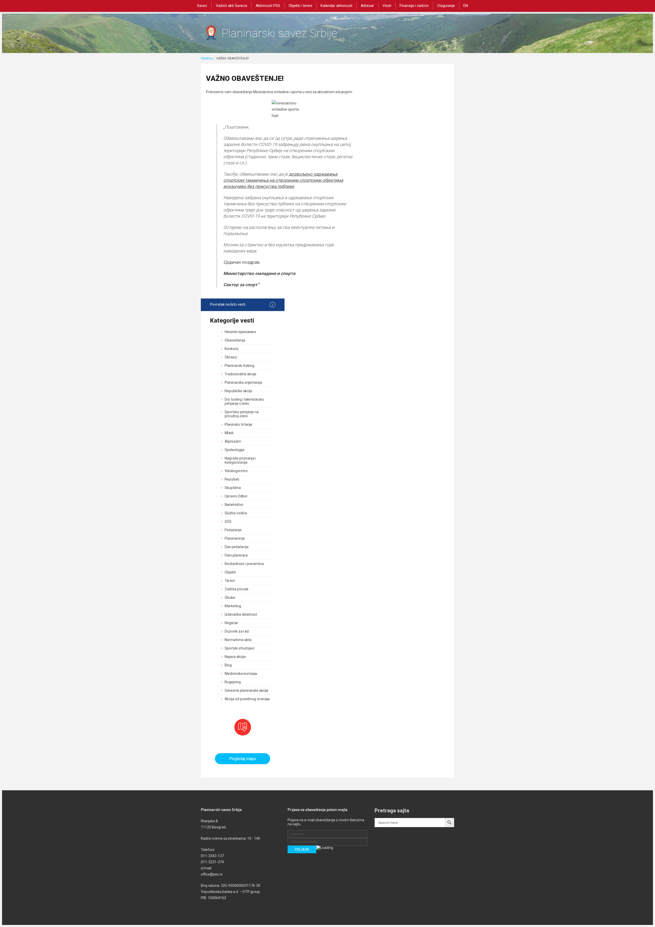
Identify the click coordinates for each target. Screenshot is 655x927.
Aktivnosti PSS (268, 5)
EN (465, 5)
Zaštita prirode (236, 589)
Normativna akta (238, 640)
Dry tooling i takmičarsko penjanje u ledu (244, 401)
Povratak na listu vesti (227, 304)
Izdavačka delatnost (241, 614)
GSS (228, 521)
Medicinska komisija (241, 674)
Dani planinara (236, 555)
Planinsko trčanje (238, 424)
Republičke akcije (238, 391)
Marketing (233, 606)
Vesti (387, 5)
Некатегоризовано (240, 332)
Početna (206, 58)
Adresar (367, 5)
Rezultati (232, 479)
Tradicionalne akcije (240, 374)
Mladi (229, 433)
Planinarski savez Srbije (279, 33)
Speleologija (234, 450)
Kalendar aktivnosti (336, 5)
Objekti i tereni (300, 5)
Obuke (230, 597)
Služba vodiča (236, 513)
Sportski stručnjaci (239, 648)
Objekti (230, 572)
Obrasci (231, 357)
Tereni (230, 581)
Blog (228, 665)
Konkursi (231, 349)
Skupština (233, 488)
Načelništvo (234, 505)
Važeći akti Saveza (231, 5)
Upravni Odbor (236, 496)
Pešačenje (233, 530)
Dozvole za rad (237, 631)
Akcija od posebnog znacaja (247, 699)
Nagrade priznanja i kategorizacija (240, 460)
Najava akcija (235, 657)
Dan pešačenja (236, 547)
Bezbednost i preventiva (244, 564)
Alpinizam (233, 441)
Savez (202, 5)
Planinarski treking (239, 366)
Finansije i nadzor (414, 5)
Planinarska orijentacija (243, 382)
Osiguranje (446, 5)
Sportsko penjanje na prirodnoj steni (242, 414)
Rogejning (233, 682)
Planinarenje (235, 538)
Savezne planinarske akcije (246, 690)
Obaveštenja (235, 340)
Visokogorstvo (236, 471)
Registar (231, 623)
